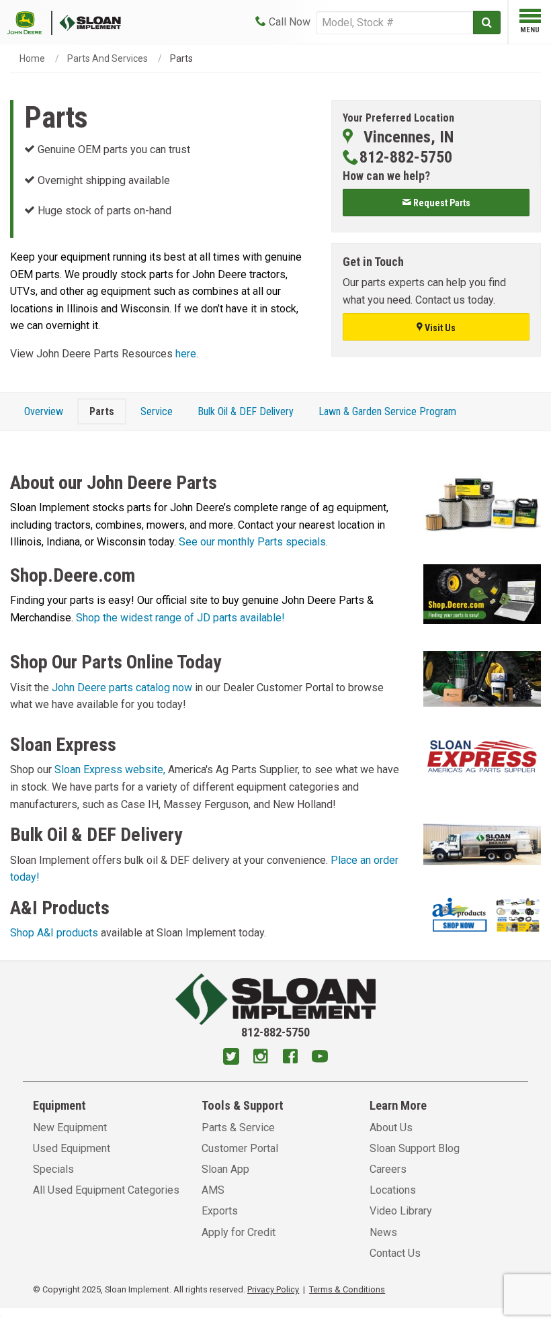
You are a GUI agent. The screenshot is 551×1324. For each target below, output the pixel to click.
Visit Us (439, 327)
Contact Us (395, 1253)
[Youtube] (320, 1058)
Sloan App (225, 1169)
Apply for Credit (239, 1232)
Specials (53, 1169)
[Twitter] (231, 1058)
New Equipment (70, 1127)
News (383, 1232)
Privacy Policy (273, 1289)
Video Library (401, 1210)
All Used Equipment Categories (106, 1190)
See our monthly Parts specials (252, 541)
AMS (213, 1190)
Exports (220, 1210)
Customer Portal (240, 1148)
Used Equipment (71, 1148)
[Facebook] (290, 1058)
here (185, 353)
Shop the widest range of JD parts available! (180, 617)
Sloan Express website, (109, 769)
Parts (101, 411)
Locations (393, 1190)
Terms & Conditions (347, 1289)
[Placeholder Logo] (29, 22)
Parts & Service (238, 1127)
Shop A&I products (54, 932)
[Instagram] (261, 1058)
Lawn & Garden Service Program (387, 411)
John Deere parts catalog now (122, 687)
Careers (388, 1169)
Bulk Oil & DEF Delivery (246, 411)
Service (156, 411)
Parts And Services (107, 58)
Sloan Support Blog (415, 1148)
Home (32, 58)
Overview (43, 411)
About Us (391, 1127)
